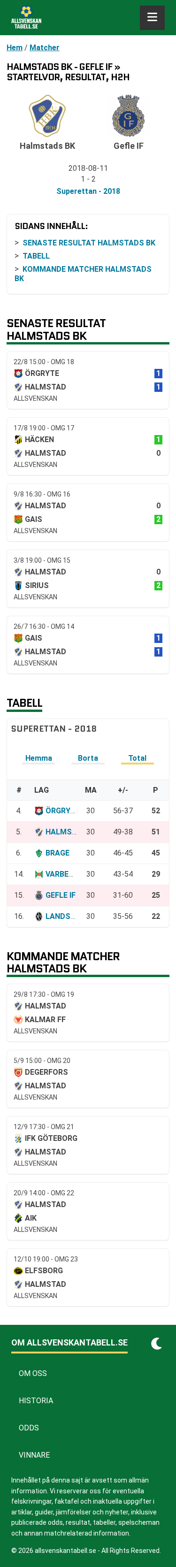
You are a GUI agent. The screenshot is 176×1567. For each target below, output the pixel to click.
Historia (36, 1400)
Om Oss (33, 1373)
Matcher (45, 47)
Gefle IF (61, 895)
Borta (88, 758)
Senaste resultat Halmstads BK (89, 242)
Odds (29, 1427)
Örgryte (63, 810)
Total (137, 758)
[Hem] (26, 18)
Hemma (38, 758)
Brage (57, 852)
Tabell (36, 256)
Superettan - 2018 (88, 191)
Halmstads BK (74, 831)
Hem (15, 47)
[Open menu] (152, 18)
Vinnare (34, 1455)
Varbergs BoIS (74, 874)
